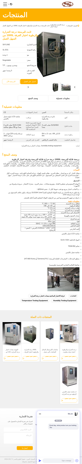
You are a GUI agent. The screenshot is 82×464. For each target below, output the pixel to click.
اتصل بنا (25, 448)
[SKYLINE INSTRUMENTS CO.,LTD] (67, 4)
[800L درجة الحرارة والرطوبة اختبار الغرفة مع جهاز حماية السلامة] (30, 334)
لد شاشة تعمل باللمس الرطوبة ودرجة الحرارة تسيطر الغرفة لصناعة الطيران (69, 393)
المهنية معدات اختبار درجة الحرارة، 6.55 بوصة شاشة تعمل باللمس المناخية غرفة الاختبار (12, 351)
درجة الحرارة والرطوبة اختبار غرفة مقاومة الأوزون (69, 351)
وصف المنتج (33, 98)
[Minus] (40, 414)
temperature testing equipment (35, 300)
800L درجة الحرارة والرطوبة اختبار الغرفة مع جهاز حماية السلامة (30, 351)
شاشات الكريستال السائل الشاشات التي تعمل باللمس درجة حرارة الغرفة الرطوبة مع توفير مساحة (50, 351)
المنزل (75, 26)
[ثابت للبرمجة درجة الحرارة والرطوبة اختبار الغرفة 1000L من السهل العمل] (51, 55)
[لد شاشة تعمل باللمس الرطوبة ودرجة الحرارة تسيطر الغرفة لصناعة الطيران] (69, 376)
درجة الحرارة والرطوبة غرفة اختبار (57, 25)
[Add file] (76, 460)
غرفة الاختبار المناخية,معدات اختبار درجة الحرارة (48, 296)
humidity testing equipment (64, 300)
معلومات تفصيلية (63, 98)
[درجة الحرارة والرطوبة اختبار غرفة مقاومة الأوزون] (69, 334)
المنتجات (69, 26)
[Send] (40, 460)
